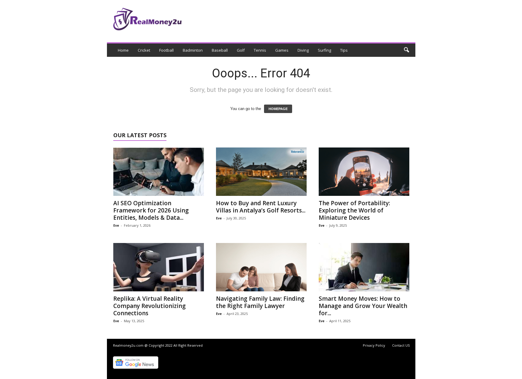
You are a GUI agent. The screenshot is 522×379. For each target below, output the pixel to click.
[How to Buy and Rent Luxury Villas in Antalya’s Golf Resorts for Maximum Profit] (261, 171)
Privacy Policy (374, 345)
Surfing (324, 50)
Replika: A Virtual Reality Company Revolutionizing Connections (149, 306)
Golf (241, 50)
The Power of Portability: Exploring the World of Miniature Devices (354, 210)
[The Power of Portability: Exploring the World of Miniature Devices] (364, 171)
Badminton (193, 50)
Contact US (401, 345)
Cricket (144, 50)
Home (123, 50)
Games (281, 50)
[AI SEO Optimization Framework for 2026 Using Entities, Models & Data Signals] (158, 171)
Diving (303, 50)
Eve (116, 225)
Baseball (220, 50)
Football (166, 50)
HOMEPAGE (278, 109)
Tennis (260, 50)
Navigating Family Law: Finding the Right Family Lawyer (260, 302)
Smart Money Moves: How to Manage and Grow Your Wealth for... (363, 306)
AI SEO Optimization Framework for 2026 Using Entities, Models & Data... (151, 210)
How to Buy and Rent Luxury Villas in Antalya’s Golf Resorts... (260, 206)
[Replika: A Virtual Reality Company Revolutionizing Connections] (158, 267)
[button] (406, 50)
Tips (344, 50)
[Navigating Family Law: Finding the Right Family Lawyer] (261, 267)
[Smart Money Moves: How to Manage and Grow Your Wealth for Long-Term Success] (364, 267)
